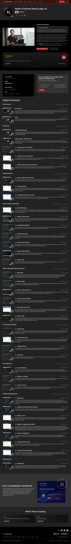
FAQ (29, 536)
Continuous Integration (23, 433)
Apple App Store (56, 534)
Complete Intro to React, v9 (50, 43)
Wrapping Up (20, 463)
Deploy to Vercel (21, 415)
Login (67, 1)
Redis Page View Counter (23, 307)
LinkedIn (62, 530)
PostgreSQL (11, 93)
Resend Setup (20, 329)
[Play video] (19, 37)
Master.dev (7, 2)
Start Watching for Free (42, 48)
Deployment (20, 398)
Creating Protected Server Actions (26, 195)
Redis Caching (20, 316)
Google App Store (64, 534)
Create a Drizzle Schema (23, 216)
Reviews (22, 536)
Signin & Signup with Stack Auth (25, 177)
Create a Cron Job (21, 385)
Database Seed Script (22, 233)
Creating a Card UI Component (25, 156)
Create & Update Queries (23, 251)
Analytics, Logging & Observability (26, 424)
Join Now (61, 1)
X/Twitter (59, 530)
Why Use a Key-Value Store (24, 290)
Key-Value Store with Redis (24, 298)
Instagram (67, 530)
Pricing (35, 1)
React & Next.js (12, 89)
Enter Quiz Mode (54, 48)
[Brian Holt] (17, 12)
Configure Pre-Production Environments (27, 407)
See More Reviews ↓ (62, 63)
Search (56, 1)
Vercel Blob (20, 272)
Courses (20, 1)
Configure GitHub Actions (23, 442)
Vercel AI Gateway (22, 367)
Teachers (18, 536)
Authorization (20, 259)
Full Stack (18, 93)
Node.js (6, 89)
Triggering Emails (21, 346)
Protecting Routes (21, 186)
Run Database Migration (23, 225)
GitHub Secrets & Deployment (24, 450)
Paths (15, 1)
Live (11, 536)
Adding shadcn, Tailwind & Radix (23, 138)
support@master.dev (64, 536)
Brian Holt (21, 11)
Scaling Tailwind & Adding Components (27, 164)
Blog (25, 1)
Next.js (6, 93)
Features (30, 1)
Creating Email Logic (22, 337)
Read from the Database (23, 242)
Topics (14, 536)
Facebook (65, 530)
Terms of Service (60, 540)
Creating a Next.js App (21, 130)
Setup (16, 117)
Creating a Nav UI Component (25, 147)
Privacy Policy (65, 540)
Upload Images (21, 281)
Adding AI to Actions (22, 376)
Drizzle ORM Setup (22, 208)
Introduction (18, 108)
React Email (20, 355)
